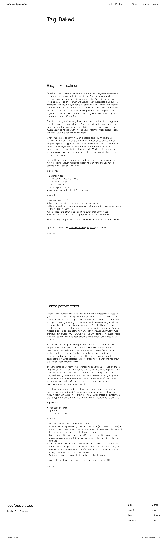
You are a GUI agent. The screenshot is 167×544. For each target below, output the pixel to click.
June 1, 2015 (51, 466)
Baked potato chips (63, 306)
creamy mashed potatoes (67, 152)
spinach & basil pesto (78, 190)
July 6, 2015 (51, 233)
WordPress (156, 537)
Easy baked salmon (62, 85)
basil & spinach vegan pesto (82, 227)
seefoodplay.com (17, 4)
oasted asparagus (92, 152)
